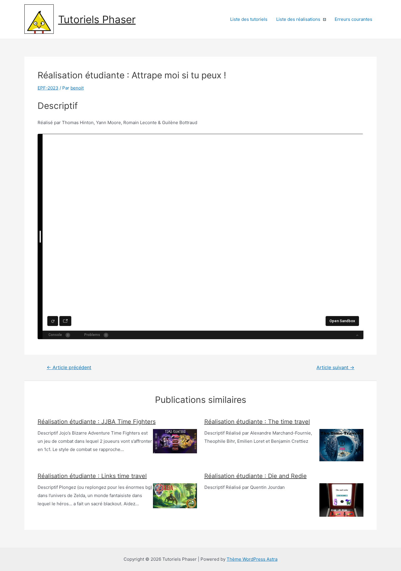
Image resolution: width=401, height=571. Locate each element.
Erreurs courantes (353, 19)
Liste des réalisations (298, 19)
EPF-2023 (48, 88)
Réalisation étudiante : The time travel (257, 421)
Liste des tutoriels (248, 19)
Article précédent (69, 367)
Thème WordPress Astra (252, 559)
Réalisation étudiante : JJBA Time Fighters (97, 421)
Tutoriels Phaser (97, 19)
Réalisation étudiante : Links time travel (92, 475)
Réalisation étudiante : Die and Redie (255, 475)
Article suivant (335, 367)
